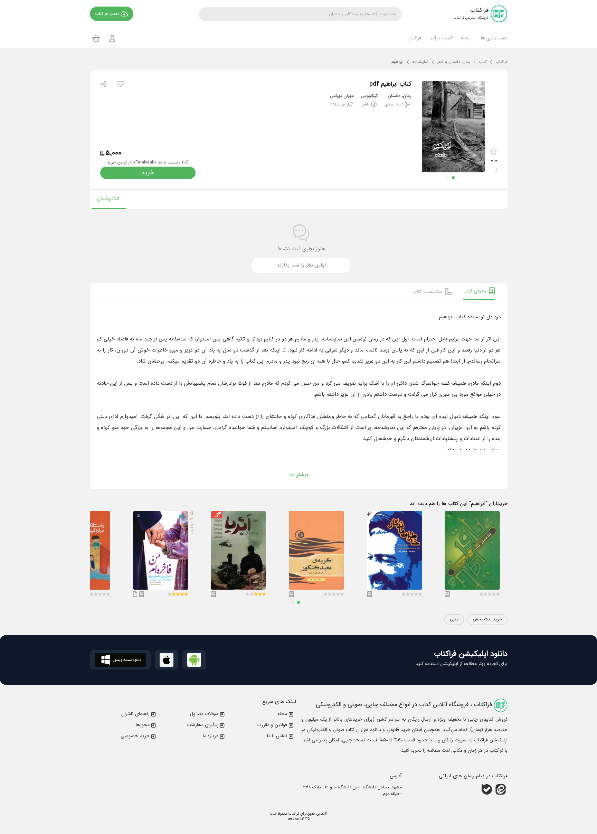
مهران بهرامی (342, 96)
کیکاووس (369, 96)
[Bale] (487, 789)
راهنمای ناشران (135, 714)
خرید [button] (147, 172)
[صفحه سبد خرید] (96, 38)
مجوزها (143, 725)
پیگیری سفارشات (202, 725)
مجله (282, 714)
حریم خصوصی (135, 736)
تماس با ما (277, 736)
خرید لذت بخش (487, 619)
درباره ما (210, 736)
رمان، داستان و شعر (397, 96)
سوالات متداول (204, 714)
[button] (493, 38)
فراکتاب (293, 813)
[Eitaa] (500, 789)
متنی (454, 619)
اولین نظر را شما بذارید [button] (301, 265)
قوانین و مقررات (271, 725)
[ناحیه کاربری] (112, 38)
